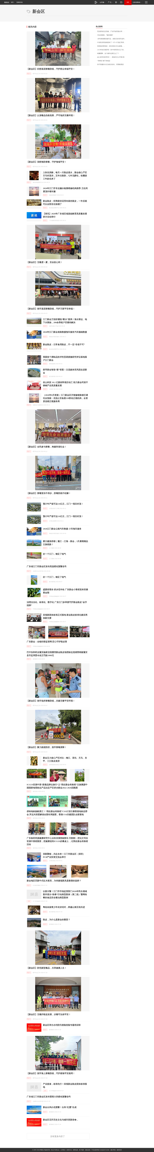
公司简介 (63, 1150)
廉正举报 (113, 1150)
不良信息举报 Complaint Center (100, 1150)
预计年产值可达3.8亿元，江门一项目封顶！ (63, 504)
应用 (12, 2)
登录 (128, 2)
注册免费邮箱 (136, 2)
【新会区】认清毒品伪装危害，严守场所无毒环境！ (51, 115)
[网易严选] (110, 2)
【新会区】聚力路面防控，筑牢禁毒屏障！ (47, 747)
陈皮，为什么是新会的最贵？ (56, 919)
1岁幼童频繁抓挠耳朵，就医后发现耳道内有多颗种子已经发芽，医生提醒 (112, 39)
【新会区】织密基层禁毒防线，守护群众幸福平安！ (51, 69)
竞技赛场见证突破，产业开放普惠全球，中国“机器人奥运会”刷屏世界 (112, 31)
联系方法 (69, 1150)
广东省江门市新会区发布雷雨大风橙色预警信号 (49, 1096)
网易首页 (6, 2)
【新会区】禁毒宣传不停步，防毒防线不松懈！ (49, 493)
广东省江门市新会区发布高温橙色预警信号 (47, 566)
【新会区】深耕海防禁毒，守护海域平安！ (47, 162)
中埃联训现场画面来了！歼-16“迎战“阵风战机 (112, 42)
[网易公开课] (102, 2)
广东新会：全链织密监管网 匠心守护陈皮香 (47, 641)
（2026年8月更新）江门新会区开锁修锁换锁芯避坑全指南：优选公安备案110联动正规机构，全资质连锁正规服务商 (65, 398)
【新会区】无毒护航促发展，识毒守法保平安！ (49, 1014)
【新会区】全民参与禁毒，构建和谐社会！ (47, 447)
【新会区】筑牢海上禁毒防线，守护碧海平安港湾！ (51, 1073)
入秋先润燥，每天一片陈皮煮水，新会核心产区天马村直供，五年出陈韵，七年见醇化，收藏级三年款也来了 (65, 175)
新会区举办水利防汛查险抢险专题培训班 (62, 1025)
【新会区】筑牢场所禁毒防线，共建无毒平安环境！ (51, 701)
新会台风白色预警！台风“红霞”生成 (59, 1107)
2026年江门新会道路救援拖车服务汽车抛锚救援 (65, 332)
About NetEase (55, 1150)
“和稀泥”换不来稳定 (103, 61)
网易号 (29, 73)
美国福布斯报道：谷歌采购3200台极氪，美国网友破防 (112, 46)
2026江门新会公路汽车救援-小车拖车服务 (62, 529)
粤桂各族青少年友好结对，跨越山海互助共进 (64, 907)
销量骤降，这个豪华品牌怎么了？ (108, 53)
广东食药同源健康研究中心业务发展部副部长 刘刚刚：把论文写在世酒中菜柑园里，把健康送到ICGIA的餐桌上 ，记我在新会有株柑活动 (57, 841)
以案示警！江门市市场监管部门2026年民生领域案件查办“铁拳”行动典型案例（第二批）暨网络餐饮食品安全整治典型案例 (65, 894)
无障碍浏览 (19, 2)
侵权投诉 (119, 1150)
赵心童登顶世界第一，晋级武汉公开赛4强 (110, 57)
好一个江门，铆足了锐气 (54, 554)
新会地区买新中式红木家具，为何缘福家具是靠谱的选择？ (54, 880)
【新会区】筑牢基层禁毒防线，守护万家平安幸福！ (51, 309)
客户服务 (81, 1150)
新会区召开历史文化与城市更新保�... (60, 1120)
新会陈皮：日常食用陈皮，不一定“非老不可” (64, 344)
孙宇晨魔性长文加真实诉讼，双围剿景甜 (110, 64)
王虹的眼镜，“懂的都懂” (105, 35)
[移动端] (96, 2)
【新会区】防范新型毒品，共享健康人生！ (47, 968)
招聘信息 (75, 1150)
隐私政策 (87, 1150)
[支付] (116, 2)
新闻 (29, 901)
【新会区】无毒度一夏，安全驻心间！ (44, 262)
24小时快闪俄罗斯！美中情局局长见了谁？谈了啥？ (112, 50)
